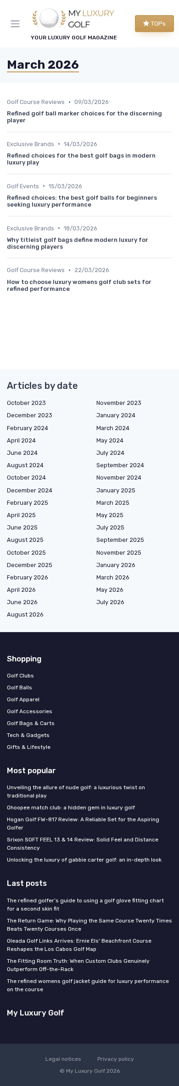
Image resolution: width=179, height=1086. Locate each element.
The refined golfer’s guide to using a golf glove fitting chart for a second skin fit (85, 904)
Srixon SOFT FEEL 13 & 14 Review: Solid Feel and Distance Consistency (82, 843)
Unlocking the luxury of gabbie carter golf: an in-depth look (84, 860)
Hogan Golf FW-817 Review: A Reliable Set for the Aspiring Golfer (83, 823)
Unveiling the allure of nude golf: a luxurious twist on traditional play (76, 791)
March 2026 (112, 577)
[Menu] (17, 24)
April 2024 (21, 440)
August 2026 (25, 614)
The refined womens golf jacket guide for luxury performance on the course (88, 985)
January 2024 (115, 415)
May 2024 (109, 440)
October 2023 (26, 402)
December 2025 (29, 565)
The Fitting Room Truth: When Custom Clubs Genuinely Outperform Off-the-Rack (78, 965)
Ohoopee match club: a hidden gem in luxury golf (71, 807)
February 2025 (27, 502)
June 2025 (22, 527)
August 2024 (25, 465)
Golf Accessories (29, 711)
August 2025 (25, 539)
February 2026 (27, 577)
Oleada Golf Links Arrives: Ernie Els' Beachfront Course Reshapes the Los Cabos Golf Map (79, 945)
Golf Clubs (20, 675)
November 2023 (118, 402)
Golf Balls (19, 687)
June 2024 (22, 452)
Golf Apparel (23, 699)
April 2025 (21, 515)
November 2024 (118, 477)
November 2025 (118, 552)
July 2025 (110, 527)
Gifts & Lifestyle (28, 747)
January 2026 (115, 565)
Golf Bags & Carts (31, 723)
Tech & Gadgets (28, 735)
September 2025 (120, 539)
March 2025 (112, 502)
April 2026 (21, 589)
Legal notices (63, 1059)
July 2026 (110, 602)
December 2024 (29, 490)
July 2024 (110, 452)
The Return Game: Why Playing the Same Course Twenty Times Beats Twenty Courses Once (89, 924)
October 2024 (26, 477)
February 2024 (27, 428)
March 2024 (112, 428)
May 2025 (109, 515)
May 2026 (109, 589)
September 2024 (120, 465)
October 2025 (26, 552)
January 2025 (115, 490)
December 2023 (29, 415)
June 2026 (22, 602)
